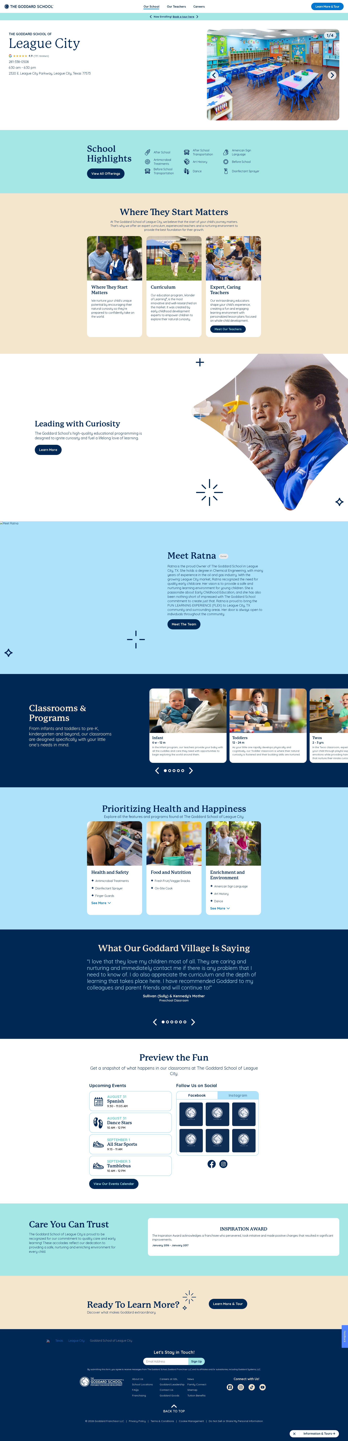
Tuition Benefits (196, 1395)
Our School (151, 6)
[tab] (197, 1095)
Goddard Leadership (172, 1384)
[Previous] (150, 17)
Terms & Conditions (162, 1421)
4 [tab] (178, 770)
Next (332, 75)
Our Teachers (176, 6)
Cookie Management (191, 1421)
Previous (214, 75)
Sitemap (192, 1389)
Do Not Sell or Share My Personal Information (236, 1421)
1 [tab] (165, 770)
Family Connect (196, 1384)
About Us (137, 1379)
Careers (199, 6)
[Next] (197, 17)
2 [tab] (169, 770)
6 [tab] (184, 1022)
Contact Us (166, 1389)
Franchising (139, 1395)
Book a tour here (183, 16)
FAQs (135, 1389)
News (190, 1379)
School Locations (142, 1384)
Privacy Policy (137, 1421)
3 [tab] (174, 770)
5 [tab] (182, 770)
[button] (130, 1101)
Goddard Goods (169, 1395)
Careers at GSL (169, 1379)
